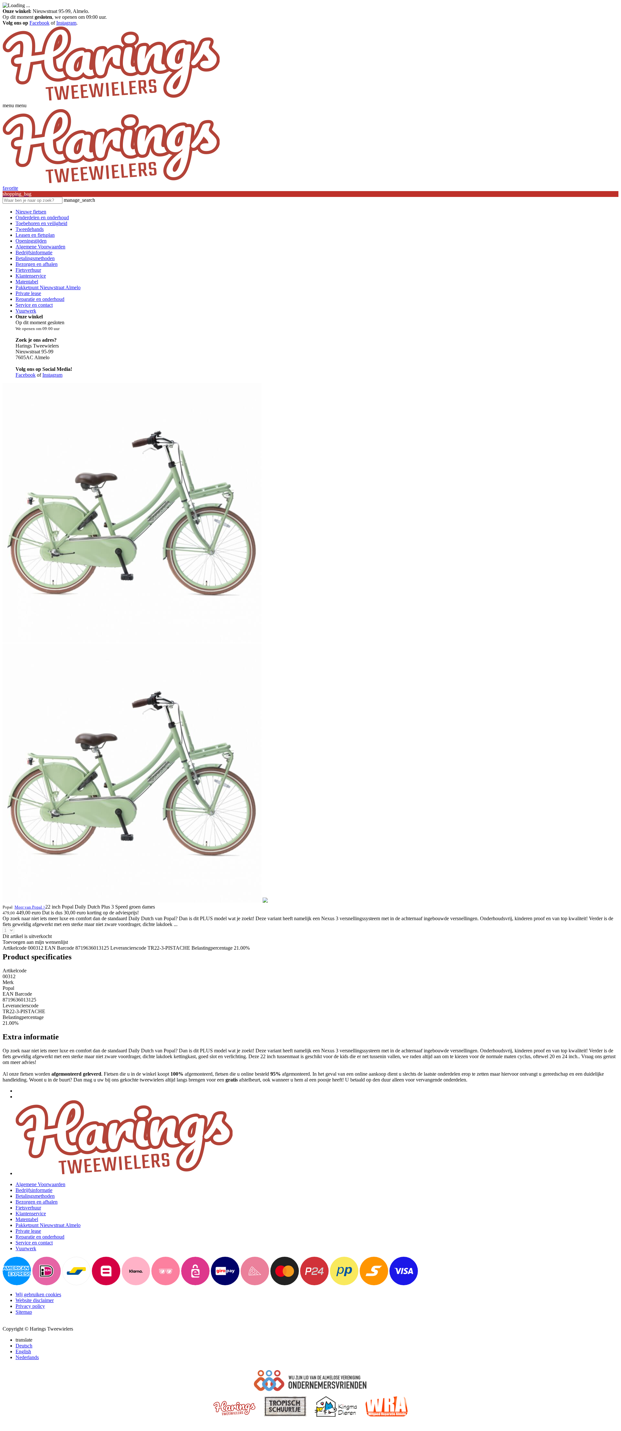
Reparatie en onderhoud (40, 299)
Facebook (39, 23)
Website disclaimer (35, 1300)
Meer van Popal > (30, 907)
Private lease (28, 293)
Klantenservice (31, 276)
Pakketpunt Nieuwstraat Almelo (48, 287)
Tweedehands (30, 229)
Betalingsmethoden (35, 258)
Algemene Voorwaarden (40, 246)
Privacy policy (30, 1306)
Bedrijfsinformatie (34, 252)
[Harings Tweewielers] (111, 99)
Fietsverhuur (28, 270)
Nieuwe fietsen (31, 211)
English (23, 1351)
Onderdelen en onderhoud (42, 217)
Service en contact (34, 305)
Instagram (66, 23)
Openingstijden (31, 241)
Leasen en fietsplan (35, 235)
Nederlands (27, 1357)
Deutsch (24, 1345)
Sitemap (24, 1312)
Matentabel (27, 281)
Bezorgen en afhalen (37, 264)
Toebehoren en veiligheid (41, 223)
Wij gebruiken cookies (38, 1294)
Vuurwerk (26, 311)
